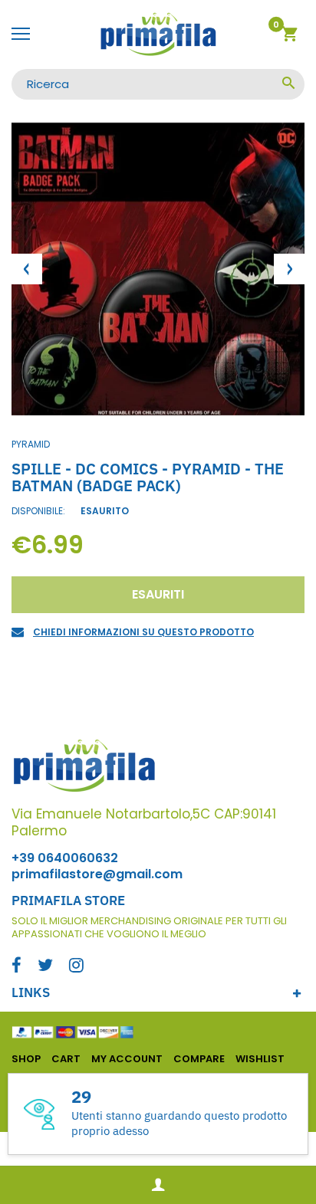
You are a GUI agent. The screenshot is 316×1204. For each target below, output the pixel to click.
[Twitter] (45, 967)
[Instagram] (76, 967)
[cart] (289, 36)
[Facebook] (16, 967)
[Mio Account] (158, 1185)
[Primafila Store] (158, 34)
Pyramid (31, 444)
